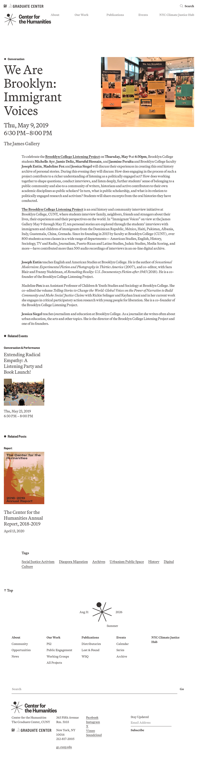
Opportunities (60, 26)
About (55, 15)
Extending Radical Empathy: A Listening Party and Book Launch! (23, 363)
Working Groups (86, 38)
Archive (143, 32)
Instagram (93, 722)
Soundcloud (94, 735)
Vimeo (90, 731)
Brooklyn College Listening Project (72, 156)
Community (59, 21)
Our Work (81, 15)
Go (182, 689)
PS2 (77, 21)
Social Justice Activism (38, 561)
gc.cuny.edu (64, 747)
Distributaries (116, 21)
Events (143, 15)
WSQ (110, 32)
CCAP (79, 26)
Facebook (92, 717)
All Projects (82, 43)
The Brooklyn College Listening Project (52, 209)
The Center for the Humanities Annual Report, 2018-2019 (23, 518)
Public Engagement (87, 32)
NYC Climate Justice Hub (176, 15)
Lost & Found (115, 26)
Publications (115, 15)
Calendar (144, 21)
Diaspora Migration (73, 561)
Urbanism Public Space (127, 561)
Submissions (146, 38)
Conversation (16, 59)
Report (8, 448)
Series (142, 26)
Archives (98, 561)
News (54, 32)
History (153, 561)
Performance (32, 348)
